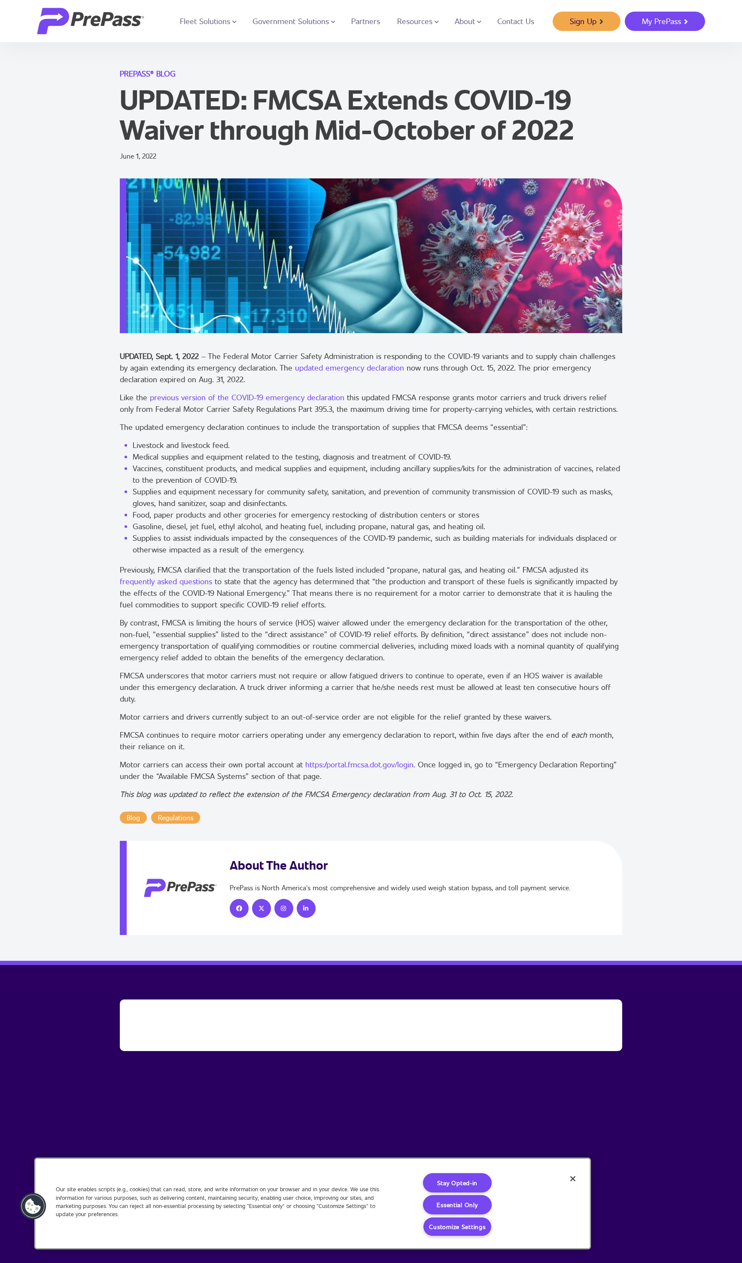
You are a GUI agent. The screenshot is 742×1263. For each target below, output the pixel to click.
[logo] (90, 21)
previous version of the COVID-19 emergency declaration (247, 397)
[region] (312, 1203)
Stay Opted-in (457, 1183)
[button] (33, 1206)
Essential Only (457, 1205)
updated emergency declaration (349, 367)
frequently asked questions (166, 581)
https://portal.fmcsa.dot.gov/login (359, 764)
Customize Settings (457, 1227)
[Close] (572, 1178)
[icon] (239, 908)
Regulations (175, 817)
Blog (133, 817)
